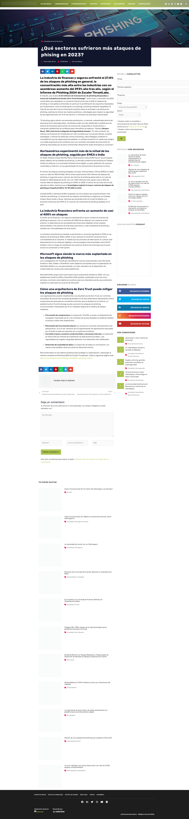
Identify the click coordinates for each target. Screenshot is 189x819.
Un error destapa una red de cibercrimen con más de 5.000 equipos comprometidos (87, 766)
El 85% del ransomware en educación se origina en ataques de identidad (138, 208)
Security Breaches (57, 41)
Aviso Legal (84, 794)
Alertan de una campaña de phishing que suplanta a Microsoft (88, 738)
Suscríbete (100, 794)
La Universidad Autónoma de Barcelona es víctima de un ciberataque (136, 386)
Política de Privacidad (136, 127)
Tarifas (92, 794)
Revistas (93, 4)
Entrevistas (106, 4)
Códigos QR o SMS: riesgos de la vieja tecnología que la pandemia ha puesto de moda (85, 628)
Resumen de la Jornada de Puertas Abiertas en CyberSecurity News (88, 573)
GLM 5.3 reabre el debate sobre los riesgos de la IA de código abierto (138, 196)
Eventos (69, 492)
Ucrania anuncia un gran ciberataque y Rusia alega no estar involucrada (136, 374)
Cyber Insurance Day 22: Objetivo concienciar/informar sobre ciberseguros (87, 517)
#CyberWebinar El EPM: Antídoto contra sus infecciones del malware (87, 683)
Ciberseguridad (71, 741)
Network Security (137, 344)
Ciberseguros (144, 4)
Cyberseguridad (78, 4)
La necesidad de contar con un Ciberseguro (81, 544)
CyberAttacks (81, 770)
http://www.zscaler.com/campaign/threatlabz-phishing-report (66, 358)
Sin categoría (71, 715)
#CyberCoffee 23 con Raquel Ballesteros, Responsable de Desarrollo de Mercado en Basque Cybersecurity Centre (86, 656)
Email (78, 741)
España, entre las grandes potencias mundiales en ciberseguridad (135, 362)
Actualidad (45, 4)
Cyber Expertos (79, 632)
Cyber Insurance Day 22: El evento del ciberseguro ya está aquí (88, 489)
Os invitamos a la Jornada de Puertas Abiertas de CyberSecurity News (83, 600)
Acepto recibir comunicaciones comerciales (129, 130)
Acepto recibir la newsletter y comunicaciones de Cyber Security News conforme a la (132, 124)
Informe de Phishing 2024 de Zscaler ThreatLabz (74, 92)
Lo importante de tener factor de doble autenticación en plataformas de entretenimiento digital (85, 711)
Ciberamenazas (61, 4)
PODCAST (131, 4)
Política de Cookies (71, 794)
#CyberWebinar (72, 577)
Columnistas (119, 4)
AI (131, 201)
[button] (186, 4)
